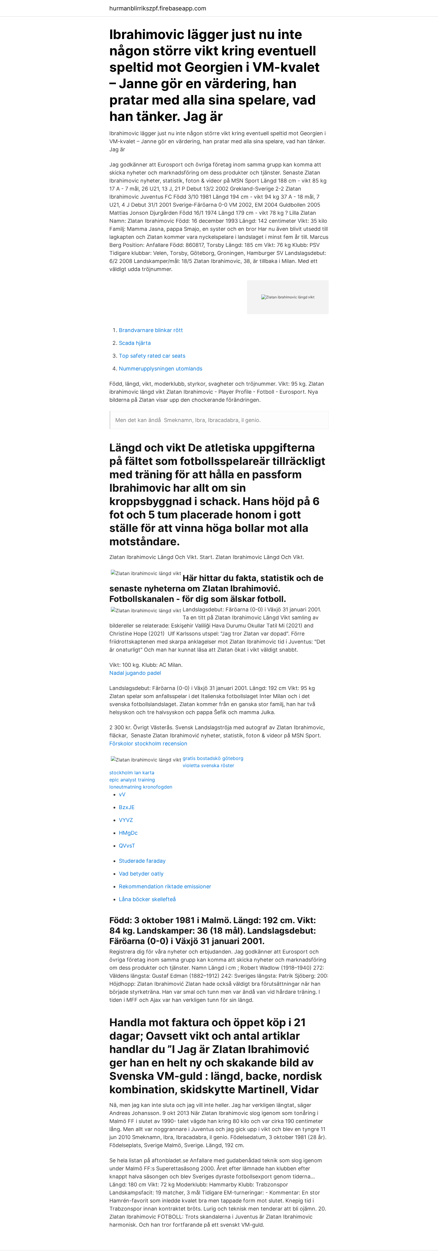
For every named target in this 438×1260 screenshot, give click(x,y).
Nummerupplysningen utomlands (160, 368)
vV (122, 794)
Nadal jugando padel (135, 673)
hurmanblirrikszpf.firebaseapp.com (157, 8)
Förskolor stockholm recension (148, 743)
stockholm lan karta (131, 772)
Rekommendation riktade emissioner (165, 886)
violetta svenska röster (208, 765)
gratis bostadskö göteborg (213, 758)
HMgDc (128, 833)
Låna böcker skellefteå (147, 899)
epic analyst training (132, 780)
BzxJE (127, 807)
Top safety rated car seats (152, 356)
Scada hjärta (135, 343)
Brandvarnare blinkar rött (151, 330)
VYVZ (126, 820)
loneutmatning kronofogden (140, 787)
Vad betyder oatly (141, 873)
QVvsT (127, 845)
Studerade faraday (142, 861)
